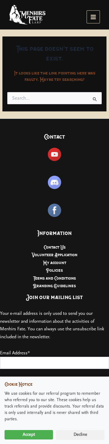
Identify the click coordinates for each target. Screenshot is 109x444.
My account (54, 263)
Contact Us (55, 247)
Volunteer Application (54, 255)
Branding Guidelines (54, 286)
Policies (54, 270)
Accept (29, 434)
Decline (80, 434)
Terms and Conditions (54, 278)
